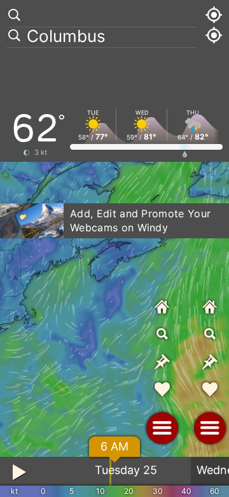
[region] (114, 248)
